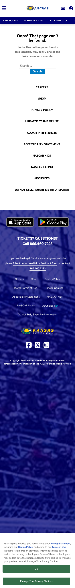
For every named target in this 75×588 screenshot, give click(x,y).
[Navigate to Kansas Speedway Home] (38, 8)
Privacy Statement (60, 543)
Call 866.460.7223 (38, 243)
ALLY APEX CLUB (58, 20)
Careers (19, 279)
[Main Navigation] (3, 8)
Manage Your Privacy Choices (36, 581)
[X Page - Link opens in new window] (37, 346)
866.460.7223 (37, 268)
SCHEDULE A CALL (34, 20)
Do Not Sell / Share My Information (37, 314)
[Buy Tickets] (63, 8)
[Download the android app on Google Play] (53, 229)
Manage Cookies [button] (53, 288)
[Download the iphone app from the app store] (20, 225)
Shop (34, 279)
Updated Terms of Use (24, 288)
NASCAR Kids (55, 296)
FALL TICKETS (10, 20)
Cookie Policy (25, 547)
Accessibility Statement (26, 296)
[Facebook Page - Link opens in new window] (29, 346)
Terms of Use (59, 547)
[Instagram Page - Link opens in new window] (46, 346)
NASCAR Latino (26, 305)
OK (36, 568)
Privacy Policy (52, 279)
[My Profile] (71, 8)
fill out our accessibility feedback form (35, 263)
